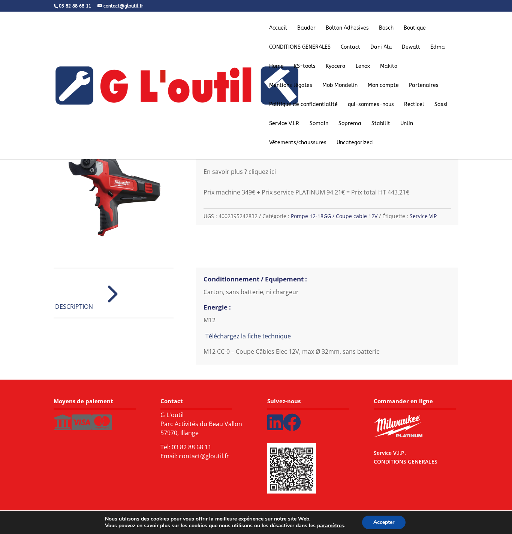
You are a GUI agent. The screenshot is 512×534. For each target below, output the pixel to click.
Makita (389, 66)
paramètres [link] (330, 525)
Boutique (415, 28)
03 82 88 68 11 (191, 447)
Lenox (363, 66)
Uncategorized (355, 143)
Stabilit (380, 124)
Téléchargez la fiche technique (248, 336)
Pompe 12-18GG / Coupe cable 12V (334, 216)
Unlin (406, 124)
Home (276, 66)
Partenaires (424, 85)
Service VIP (423, 216)
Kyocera (336, 66)
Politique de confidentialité (303, 105)
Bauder (306, 28)
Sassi (441, 105)
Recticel (414, 105)
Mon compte (383, 85)
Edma (437, 47)
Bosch (386, 28)
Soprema (349, 124)
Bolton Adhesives (347, 28)
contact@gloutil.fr (204, 456)
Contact (350, 47)
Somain (319, 124)
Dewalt (411, 47)
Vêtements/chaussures (297, 143)
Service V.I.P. (284, 124)
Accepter (383, 522)
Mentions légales (290, 85)
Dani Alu (381, 47)
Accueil (278, 28)
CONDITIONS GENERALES (300, 47)
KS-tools (305, 66)
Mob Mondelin (340, 85)
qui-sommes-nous (371, 105)
